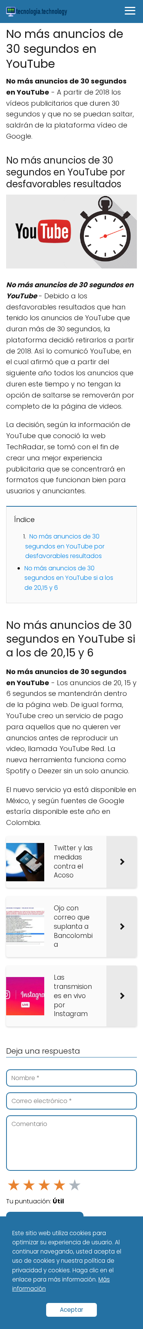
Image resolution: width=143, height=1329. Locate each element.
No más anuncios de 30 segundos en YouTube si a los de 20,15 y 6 (68, 578)
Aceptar (71, 1310)
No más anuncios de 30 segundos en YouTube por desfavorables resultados (64, 546)
